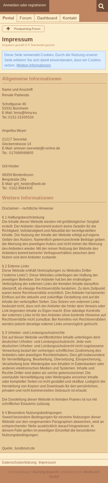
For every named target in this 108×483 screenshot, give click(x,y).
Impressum (47, 462)
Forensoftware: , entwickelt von (54, 474)
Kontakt (70, 18)
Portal (8, 18)
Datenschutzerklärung (19, 462)
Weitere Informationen (33, 65)
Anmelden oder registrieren (24, 5)
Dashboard (47, 18)
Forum (26, 18)
